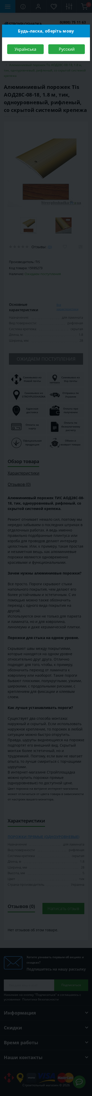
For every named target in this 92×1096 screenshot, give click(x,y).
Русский (67, 49)
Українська (25, 49)
